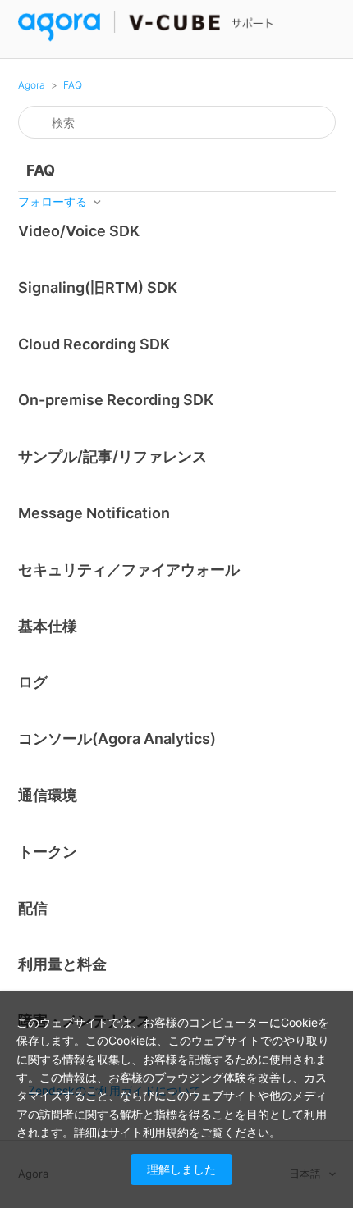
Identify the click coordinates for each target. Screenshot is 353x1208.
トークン (47, 851)
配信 (33, 908)
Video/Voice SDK (79, 230)
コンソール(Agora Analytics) (117, 738)
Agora (31, 85)
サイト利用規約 (148, 1132)
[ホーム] (146, 37)
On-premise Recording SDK (115, 399)
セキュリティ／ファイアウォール (129, 569)
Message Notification (94, 513)
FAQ (72, 85)
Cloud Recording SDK (94, 344)
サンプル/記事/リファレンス (112, 456)
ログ (33, 682)
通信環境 (47, 795)
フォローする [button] (52, 201)
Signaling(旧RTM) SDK (97, 287)
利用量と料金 (62, 964)
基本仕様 (47, 626)
